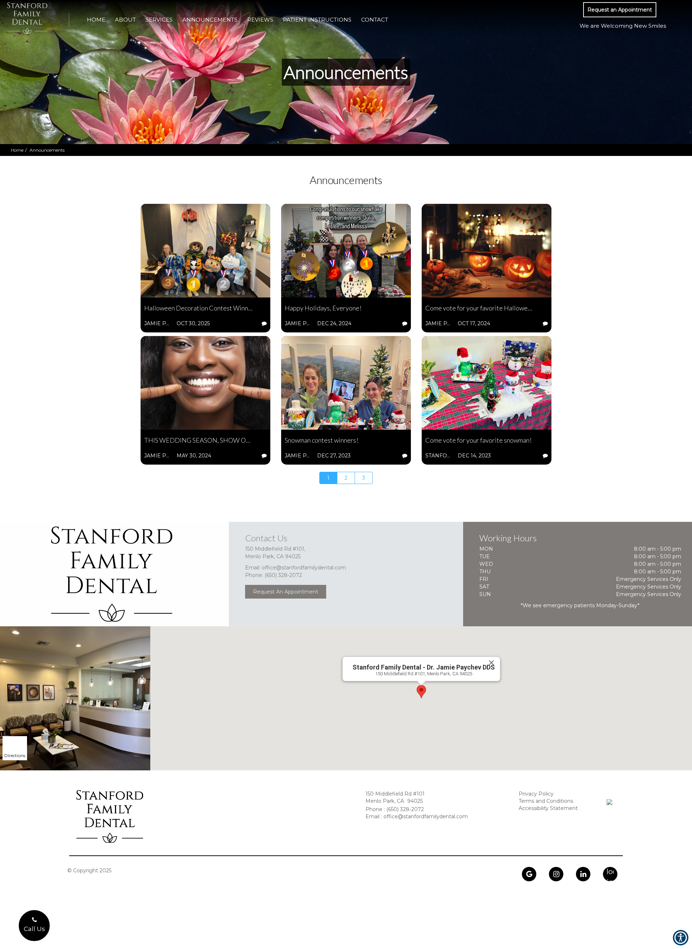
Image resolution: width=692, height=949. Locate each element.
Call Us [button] (34, 928)
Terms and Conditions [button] (546, 801)
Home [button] (96, 19)
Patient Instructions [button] (317, 19)
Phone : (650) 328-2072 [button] (394, 809)
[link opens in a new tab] (529, 874)
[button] (619, 9)
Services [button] (159, 19)
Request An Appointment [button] (285, 591)
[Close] (491, 662)
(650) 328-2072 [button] (283, 575)
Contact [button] (374, 19)
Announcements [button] (210, 19)
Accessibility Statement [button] (548, 808)
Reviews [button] (260, 19)
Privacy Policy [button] (536, 794)
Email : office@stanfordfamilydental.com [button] (416, 816)
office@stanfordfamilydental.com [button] (304, 567)
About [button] (125, 19)
